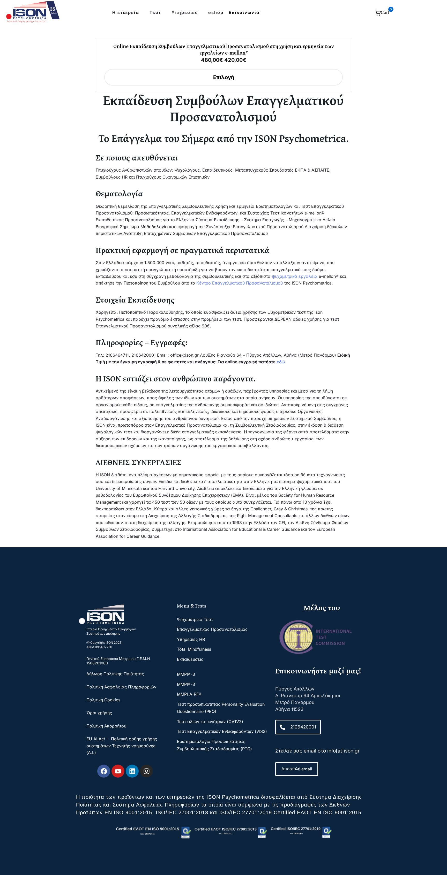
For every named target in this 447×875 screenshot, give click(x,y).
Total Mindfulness (194, 649)
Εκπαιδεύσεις (190, 659)
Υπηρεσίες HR (191, 639)
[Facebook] (103, 771)
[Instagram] (146, 771)
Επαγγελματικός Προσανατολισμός (212, 629)
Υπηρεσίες (185, 12)
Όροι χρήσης (99, 712)
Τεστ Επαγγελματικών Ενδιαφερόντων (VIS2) (222, 731)
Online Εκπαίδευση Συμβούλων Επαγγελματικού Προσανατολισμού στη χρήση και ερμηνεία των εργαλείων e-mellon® (223, 49)
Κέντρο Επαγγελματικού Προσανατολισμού (239, 283)
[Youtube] (117, 771)
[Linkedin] (132, 771)
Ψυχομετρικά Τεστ (195, 619)
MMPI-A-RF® (189, 694)
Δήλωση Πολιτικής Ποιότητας (115, 673)
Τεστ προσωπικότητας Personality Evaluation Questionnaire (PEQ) (221, 708)
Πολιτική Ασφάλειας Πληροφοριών (121, 686)
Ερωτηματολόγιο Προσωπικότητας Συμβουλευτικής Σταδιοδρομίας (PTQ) (214, 745)
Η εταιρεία (125, 12)
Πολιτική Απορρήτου (106, 725)
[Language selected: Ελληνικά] (330, 12)
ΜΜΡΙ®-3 (186, 674)
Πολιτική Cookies (103, 699)
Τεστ (155, 12)
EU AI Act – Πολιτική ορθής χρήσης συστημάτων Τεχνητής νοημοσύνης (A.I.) (121, 745)
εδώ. (281, 361)
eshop (216, 12)
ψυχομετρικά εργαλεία (294, 276)
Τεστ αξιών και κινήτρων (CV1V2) (210, 721)
